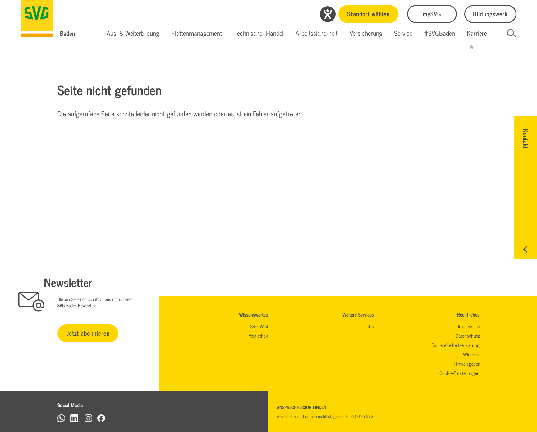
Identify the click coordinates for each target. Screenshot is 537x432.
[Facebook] (101, 418)
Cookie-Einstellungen (459, 372)
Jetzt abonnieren (88, 333)
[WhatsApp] (61, 418)
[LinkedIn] (75, 418)
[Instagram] (88, 418)
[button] (132, 33)
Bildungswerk (490, 13)
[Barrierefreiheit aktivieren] (328, 14)
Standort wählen (368, 13)
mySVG (432, 13)
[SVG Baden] (37, 18)
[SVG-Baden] (471, 47)
